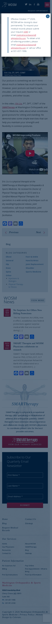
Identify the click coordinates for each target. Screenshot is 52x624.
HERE (25, 31)
